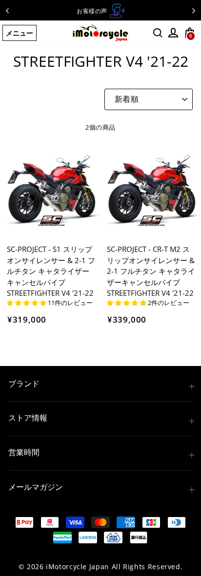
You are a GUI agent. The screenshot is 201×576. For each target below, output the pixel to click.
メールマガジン (35, 486)
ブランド (24, 383)
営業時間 (24, 452)
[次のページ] (193, 10)
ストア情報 (27, 417)
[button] (27, 302)
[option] (100, 10)
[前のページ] (7, 10)
